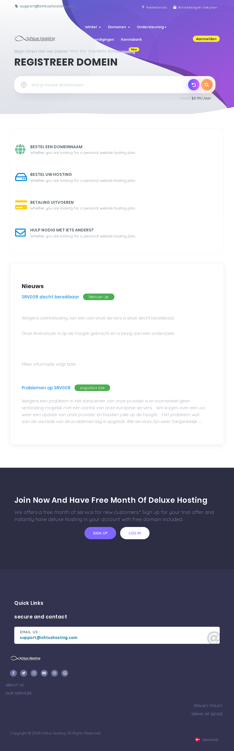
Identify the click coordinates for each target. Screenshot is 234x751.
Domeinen (117, 27)
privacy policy (208, 705)
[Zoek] (207, 84)
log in (135, 533)
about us (15, 685)
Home (73, 27)
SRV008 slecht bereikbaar (50, 297)
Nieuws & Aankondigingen (91, 39)
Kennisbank (131, 39)
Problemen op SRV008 (46, 388)
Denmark (209, 739)
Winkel (91, 27)
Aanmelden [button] (206, 38)
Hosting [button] (129, 51)
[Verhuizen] (193, 84)
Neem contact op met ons (91, 52)
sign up (100, 533)
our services (19, 693)
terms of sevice (207, 714)
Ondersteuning (150, 27)
